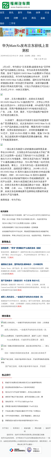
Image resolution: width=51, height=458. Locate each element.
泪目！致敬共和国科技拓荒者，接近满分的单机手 (25, 353)
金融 (43, 18)
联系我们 (16, 428)
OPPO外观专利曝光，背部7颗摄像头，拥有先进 (22, 416)
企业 (25, 18)
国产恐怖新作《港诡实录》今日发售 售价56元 (20, 281)
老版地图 (27, 428)
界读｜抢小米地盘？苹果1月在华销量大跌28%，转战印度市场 (24, 219)
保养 (38, 12)
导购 (29, 12)
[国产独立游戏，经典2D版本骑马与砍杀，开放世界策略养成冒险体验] (25, 362)
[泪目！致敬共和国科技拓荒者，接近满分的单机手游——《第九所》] (25, 349)
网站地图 (38, 428)
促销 (7, 18)
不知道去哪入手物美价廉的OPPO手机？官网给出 (23, 411)
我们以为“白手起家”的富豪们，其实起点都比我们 (23, 392)
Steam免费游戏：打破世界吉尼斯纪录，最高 (25, 340)
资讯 (11, 12)
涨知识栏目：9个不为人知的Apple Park (19, 402)
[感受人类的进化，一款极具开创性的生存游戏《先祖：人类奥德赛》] (25, 326)
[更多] (11, 257)
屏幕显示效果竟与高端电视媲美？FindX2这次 (21, 406)
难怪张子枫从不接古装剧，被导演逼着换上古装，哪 (24, 397)
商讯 (34, 18)
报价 (2, 23)
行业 (47, 12)
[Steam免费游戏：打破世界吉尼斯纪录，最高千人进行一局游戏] (24, 336)
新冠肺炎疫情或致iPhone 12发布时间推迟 (20, 387)
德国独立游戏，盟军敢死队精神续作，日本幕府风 (22, 264)
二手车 (12, 23)
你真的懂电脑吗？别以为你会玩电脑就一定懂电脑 (20, 227)
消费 (16, 18)
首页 (2, 12)
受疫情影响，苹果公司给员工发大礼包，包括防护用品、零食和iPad (26, 235)
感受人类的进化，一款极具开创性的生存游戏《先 (22, 297)
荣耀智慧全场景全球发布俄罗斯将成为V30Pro (21, 421)
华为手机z (16, 200)
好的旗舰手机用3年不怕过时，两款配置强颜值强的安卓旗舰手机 (25, 231)
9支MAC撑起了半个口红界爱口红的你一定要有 (19, 223)
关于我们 (5, 428)
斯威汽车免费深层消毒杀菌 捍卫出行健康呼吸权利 (23, 383)
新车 (20, 12)
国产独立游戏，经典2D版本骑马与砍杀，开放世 (25, 366)
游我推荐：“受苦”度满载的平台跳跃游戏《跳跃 (21, 248)
